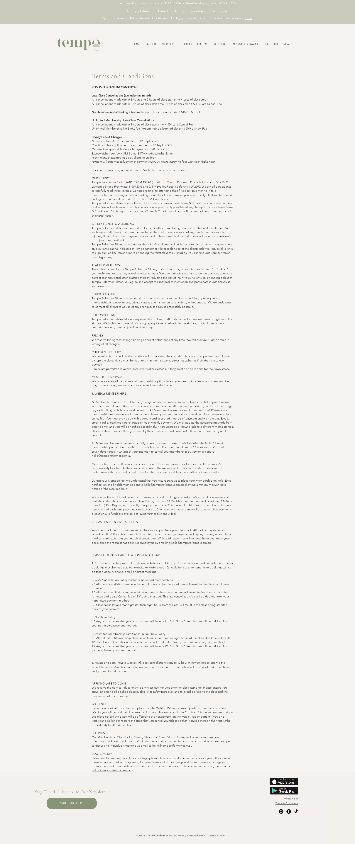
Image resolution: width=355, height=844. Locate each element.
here (223, 11)
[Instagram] (281, 811)
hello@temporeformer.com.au (111, 455)
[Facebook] (288, 811)
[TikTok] (296, 811)
